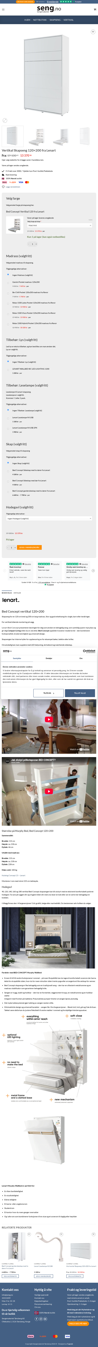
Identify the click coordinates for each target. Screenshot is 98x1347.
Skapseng (55, 20)
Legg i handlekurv (29, 547)
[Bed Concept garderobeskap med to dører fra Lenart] (49, 492)
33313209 (6, 1298)
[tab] (17, 593)
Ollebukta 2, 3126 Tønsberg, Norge (16, 1321)
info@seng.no (7, 1295)
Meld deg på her (78, 1324)
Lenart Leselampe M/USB (43, 1266)
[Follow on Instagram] (41, 1319)
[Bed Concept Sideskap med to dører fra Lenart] (49, 472)
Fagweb (70, 1344)
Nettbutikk (40, 20)
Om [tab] (80, 658)
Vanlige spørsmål (41, 1295)
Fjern (90, 220)
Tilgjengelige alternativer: (15, 514)
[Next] (91, 76)
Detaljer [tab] (49, 658)
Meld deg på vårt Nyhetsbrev (79, 1309)
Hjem (27, 20)
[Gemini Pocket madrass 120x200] (49, 284)
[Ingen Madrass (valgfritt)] (49, 275)
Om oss (37, 1307)
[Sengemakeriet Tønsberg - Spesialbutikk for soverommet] (49, 9)
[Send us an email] (45, 1319)
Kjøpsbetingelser (41, 1301)
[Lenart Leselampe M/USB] (49, 419)
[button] (3, 9)
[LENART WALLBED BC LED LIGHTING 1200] (49, 370)
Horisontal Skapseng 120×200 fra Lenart (81, 1266)
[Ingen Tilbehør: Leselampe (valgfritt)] (49, 410)
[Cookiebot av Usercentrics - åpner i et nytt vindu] (84, 651)
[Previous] (7, 76)
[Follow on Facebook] (37, 1319)
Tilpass (47, 693)
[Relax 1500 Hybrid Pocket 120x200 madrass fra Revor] (49, 325)
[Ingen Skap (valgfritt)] (49, 463)
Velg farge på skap (34, 221)
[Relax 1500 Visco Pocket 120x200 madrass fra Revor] (49, 315)
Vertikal (68, 20)
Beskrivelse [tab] (7, 593)
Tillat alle (80, 693)
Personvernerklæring (43, 1304)
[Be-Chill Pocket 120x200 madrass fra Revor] (49, 294)
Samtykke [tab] (17, 658)
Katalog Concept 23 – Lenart (13, 875)
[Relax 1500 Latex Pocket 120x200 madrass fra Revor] (49, 304)
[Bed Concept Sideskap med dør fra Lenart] (49, 482)
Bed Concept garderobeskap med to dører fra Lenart (15, 1267)
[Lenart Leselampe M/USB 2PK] (49, 429)
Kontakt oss (39, 1298)
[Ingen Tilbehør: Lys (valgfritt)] (49, 362)
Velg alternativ (10, 1276)
